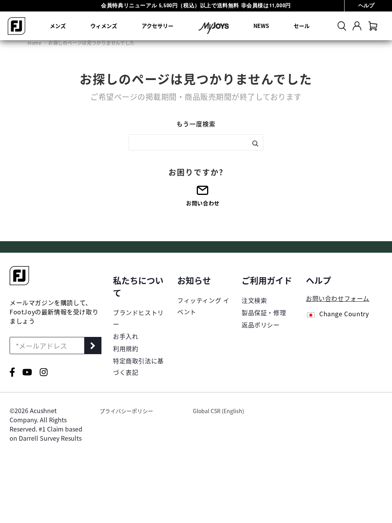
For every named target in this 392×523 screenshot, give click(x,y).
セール (302, 25)
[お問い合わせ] (203, 193)
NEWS (261, 25)
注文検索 (254, 300)
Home (35, 42)
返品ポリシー (261, 324)
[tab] (373, 25)
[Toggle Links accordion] (139, 286)
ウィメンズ (103, 25)
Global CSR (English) (218, 411)
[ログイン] (357, 25)
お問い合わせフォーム (337, 298)
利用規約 (125, 348)
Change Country (344, 314)
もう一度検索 (196, 123)
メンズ (58, 25)
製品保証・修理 (264, 312)
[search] (342, 25)
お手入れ (125, 336)
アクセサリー (157, 25)
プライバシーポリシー (126, 411)
